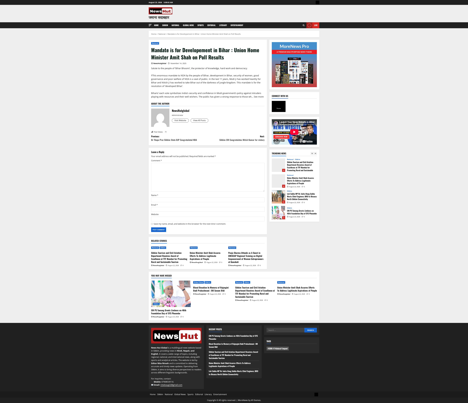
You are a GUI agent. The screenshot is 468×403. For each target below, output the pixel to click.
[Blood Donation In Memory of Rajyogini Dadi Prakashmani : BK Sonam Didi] (213, 282)
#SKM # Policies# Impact (278, 348)
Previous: (174, 138)
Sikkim (165, 25)
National (175, 25)
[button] (150, 25)
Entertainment (237, 25)
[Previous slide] (312, 153)
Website (155, 214)
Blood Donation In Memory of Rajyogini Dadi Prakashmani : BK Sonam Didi (278, 212)
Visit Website (180, 120)
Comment (156, 160)
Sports (200, 25)
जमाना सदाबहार (159, 17)
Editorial (211, 25)
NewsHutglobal (159, 63)
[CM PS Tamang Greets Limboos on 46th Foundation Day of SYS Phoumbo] (171, 294)
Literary (223, 25)
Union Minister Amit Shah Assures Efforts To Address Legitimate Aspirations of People (205, 255)
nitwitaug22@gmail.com (171, 385)
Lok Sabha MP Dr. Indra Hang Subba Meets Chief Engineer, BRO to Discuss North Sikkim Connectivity (278, 181)
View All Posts (199, 120)
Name (154, 195)
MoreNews (243, 400)
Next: (241, 138)
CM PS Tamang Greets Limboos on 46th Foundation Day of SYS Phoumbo (278, 197)
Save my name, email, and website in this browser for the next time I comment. (190, 223)
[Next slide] (315, 153)
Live (315, 25)
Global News (188, 25)
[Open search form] (304, 25)
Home (156, 25)
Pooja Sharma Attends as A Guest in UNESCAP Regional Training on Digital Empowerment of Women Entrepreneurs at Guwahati (245, 257)
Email (154, 205)
